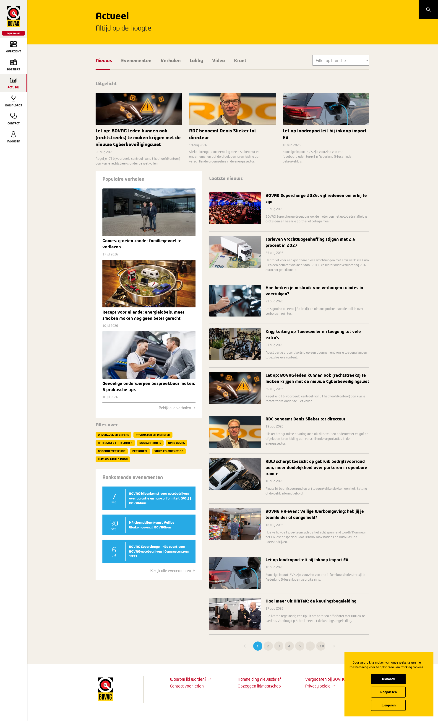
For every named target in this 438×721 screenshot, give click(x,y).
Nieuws (104, 60)
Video (218, 60)
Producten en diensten (153, 434)
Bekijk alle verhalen (175, 407)
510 (320, 646)
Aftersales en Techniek (115, 443)
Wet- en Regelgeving (113, 459)
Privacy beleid (318, 685)
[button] (333, 646)
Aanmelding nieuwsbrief (259, 679)
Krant (240, 60)
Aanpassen (388, 692)
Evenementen (136, 60)
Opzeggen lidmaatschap (259, 685)
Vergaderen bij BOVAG (325, 679)
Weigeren (388, 705)
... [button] (310, 646)
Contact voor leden (187, 685)
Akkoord (388, 679)
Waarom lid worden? (188, 679)
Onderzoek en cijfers (113, 434)
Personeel (140, 451)
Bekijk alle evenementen (170, 570)
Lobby (196, 60)
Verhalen (171, 60)
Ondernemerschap (111, 451)
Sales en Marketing (168, 451)
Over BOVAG (176, 443)
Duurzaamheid (150, 443)
